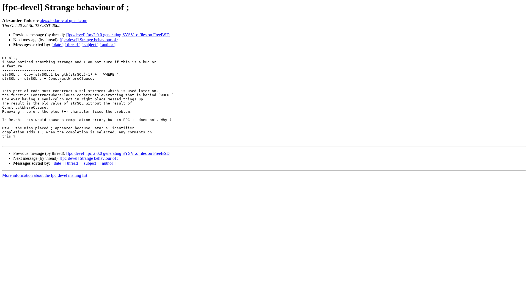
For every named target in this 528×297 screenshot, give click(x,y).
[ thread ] (72, 44)
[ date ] (57, 44)
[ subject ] (89, 44)
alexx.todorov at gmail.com (63, 20)
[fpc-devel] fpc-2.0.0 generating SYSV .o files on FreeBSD (118, 34)
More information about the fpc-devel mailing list (44, 175)
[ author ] (108, 44)
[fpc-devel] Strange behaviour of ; (89, 39)
